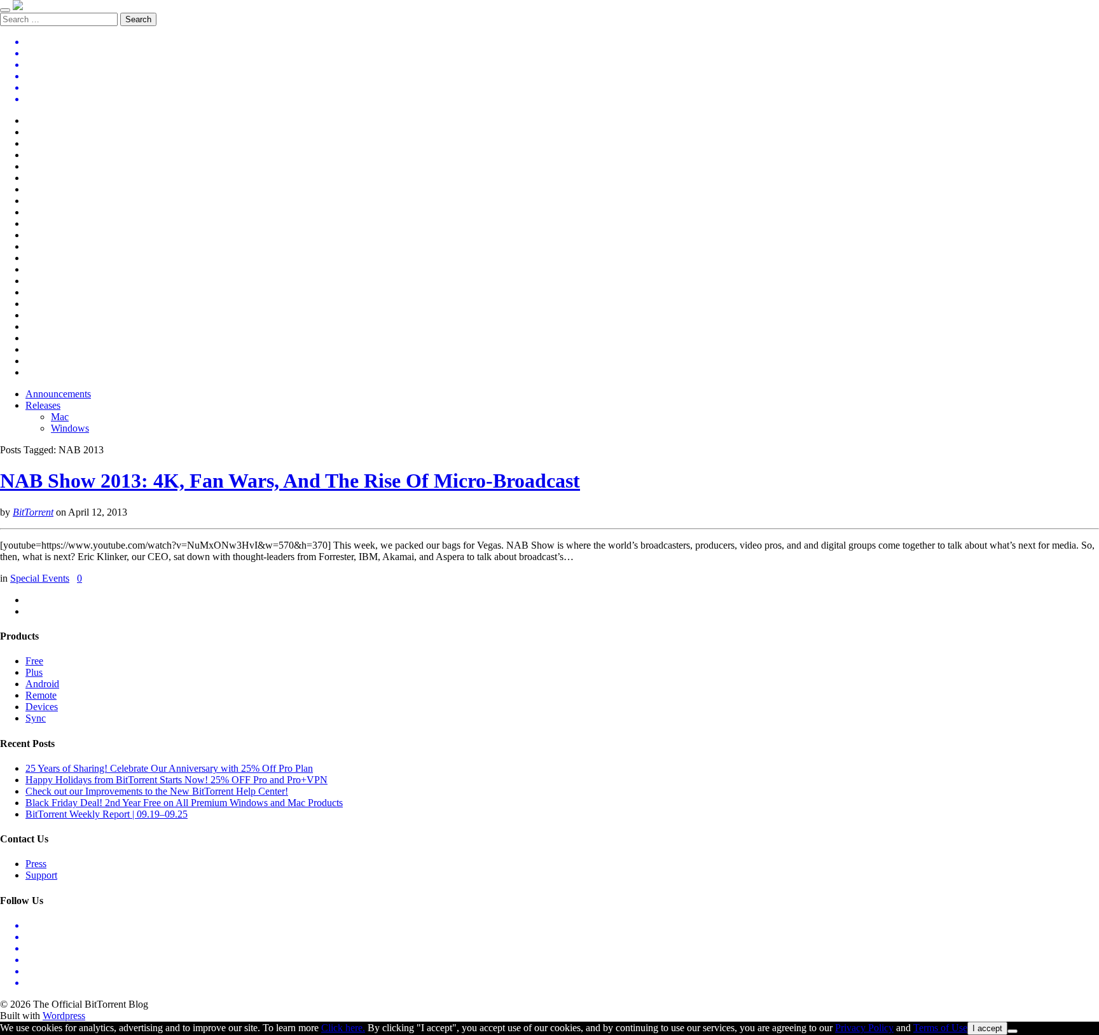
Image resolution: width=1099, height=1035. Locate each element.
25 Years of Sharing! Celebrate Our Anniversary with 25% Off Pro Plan (169, 768)
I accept (987, 1028)
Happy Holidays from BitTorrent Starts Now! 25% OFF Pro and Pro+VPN (176, 779)
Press (35, 863)
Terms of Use (940, 1027)
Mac (60, 416)
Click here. (343, 1027)
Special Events (39, 578)
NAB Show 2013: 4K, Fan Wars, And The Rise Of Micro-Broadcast (290, 480)
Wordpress (64, 1015)
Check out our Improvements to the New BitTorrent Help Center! (156, 791)
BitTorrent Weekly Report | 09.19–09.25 (106, 814)
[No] (1012, 1031)
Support (41, 875)
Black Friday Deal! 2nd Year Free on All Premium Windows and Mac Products (184, 802)
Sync (35, 718)
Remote (41, 695)
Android (42, 683)
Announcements (58, 393)
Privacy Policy (864, 1027)
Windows (70, 428)
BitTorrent (33, 512)
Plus (34, 672)
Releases (42, 405)
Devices (41, 706)
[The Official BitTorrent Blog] (18, 6)
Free (34, 660)
